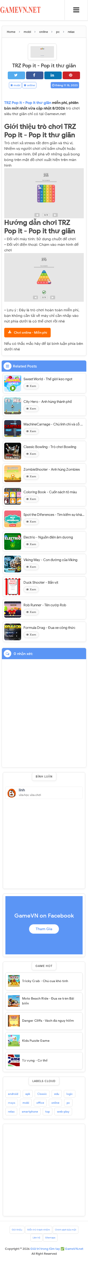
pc (68, 1102)
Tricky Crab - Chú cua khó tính (45, 981)
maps (11, 1102)
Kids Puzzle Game (36, 1041)
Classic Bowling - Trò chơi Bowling (49, 447)
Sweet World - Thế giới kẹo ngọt (47, 379)
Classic (42, 1094)
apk (27, 1094)
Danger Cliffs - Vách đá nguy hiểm (48, 1021)
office (40, 1102)
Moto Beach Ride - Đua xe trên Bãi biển (48, 1001)
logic (69, 1094)
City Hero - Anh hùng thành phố (47, 402)
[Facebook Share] (34, 75)
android (13, 1094)
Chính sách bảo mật (65, 1229)
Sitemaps (50, 1237)
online (30, 85)
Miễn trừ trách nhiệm (38, 1229)
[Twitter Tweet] (16, 75)
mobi (16, 85)
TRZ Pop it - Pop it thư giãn (28, 102)
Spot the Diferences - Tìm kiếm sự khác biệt (54, 515)
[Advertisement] (44, 842)
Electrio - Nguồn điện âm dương (48, 537)
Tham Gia (44, 929)
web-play (63, 1111)
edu (56, 1094)
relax (11, 1111)
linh (22, 790)
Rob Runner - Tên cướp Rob (44, 605)
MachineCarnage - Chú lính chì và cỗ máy (54, 424)
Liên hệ (36, 1237)
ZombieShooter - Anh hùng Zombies (51, 469)
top (47, 1111)
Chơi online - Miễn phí (30, 333)
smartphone (30, 1111)
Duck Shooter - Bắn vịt (40, 582)
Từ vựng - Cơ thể (35, 1060)
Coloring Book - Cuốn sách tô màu (50, 492)
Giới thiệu (17, 1229)
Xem (32, 386)
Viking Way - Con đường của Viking (50, 560)
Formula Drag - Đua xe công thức (49, 628)
